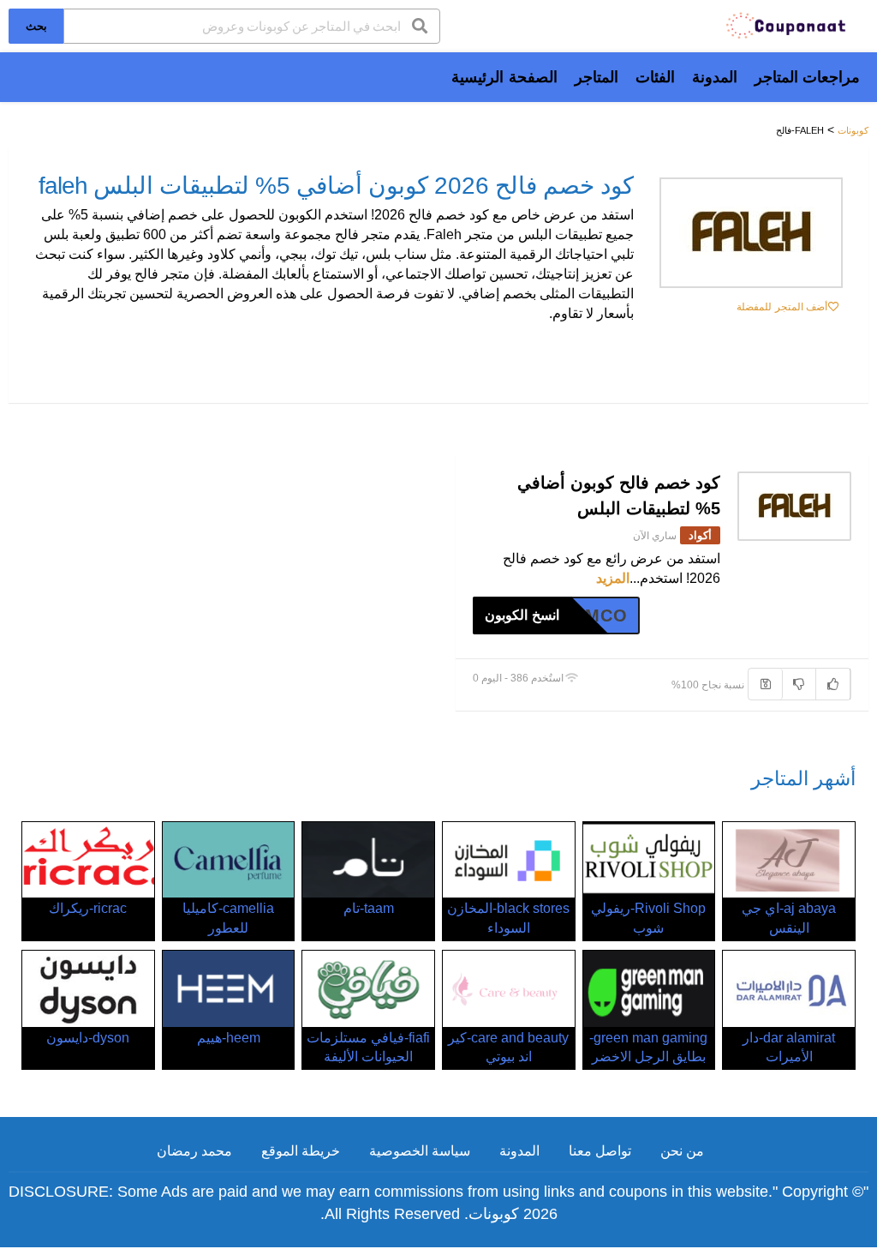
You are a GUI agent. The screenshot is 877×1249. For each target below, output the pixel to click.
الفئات (655, 77)
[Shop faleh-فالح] (751, 232)
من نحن (682, 1151)
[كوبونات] (787, 24)
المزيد (612, 578)
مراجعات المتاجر (807, 77)
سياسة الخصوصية (419, 1151)
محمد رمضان (194, 1151)
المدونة (714, 77)
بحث (36, 26)
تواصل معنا (600, 1151)
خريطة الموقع (300, 1151)
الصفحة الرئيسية (504, 77)
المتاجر (596, 77)
